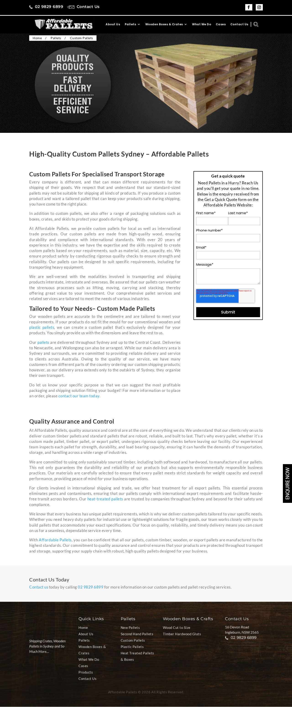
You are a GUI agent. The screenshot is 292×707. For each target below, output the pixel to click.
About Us (113, 24)
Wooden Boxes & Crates (164, 24)
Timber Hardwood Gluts (182, 634)
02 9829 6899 (90, 587)
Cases (221, 24)
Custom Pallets (133, 640)
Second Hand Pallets (137, 634)
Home (83, 627)
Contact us (38, 587)
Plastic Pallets (132, 647)
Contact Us (239, 24)
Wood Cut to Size (176, 627)
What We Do (201, 24)
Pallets (130, 24)
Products (85, 672)
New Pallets (130, 627)
